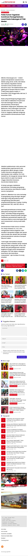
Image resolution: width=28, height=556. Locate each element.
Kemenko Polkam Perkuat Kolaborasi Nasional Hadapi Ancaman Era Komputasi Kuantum (15, 435)
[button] (23, 2)
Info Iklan (3, 529)
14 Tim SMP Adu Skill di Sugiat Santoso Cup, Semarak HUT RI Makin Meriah (15, 457)
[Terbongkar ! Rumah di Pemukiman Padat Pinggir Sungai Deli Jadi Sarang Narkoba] (7, 308)
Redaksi (3, 538)
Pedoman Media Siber (6, 536)
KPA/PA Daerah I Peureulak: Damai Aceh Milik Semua (16, 468)
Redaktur (3, 24)
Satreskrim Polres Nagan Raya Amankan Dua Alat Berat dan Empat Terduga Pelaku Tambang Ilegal (16, 452)
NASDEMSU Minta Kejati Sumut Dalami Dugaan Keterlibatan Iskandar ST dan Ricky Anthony (21, 301)
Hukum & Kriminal (5, 12)
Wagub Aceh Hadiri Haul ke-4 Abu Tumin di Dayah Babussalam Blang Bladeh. (16, 446)
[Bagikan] (25, 24)
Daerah (3, 282)
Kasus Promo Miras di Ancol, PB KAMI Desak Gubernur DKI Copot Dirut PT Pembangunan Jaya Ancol (7, 301)
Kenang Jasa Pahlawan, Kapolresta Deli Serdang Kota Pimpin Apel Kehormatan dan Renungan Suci (16, 424)
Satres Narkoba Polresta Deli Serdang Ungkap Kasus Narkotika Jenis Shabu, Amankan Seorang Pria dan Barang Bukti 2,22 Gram (21, 287)
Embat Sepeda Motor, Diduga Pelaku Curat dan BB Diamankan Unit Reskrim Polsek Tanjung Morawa (20, 315)
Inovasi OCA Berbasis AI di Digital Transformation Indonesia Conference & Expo (16, 430)
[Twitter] (20, 270)
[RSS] (2, 546)
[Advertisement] (14, 61)
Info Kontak (4, 531)
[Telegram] (23, 270)
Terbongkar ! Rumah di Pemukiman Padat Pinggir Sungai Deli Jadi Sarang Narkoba (6, 315)
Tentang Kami (4, 540)
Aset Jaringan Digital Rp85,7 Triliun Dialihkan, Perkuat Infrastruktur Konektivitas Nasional (14, 441)
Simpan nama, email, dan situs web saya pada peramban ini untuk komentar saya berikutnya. (14, 352)
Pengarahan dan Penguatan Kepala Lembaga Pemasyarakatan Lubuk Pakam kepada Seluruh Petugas (15, 419)
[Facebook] (17, 270)
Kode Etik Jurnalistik (6, 533)
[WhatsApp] (25, 270)
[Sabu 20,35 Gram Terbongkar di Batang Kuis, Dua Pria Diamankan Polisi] (7, 280)
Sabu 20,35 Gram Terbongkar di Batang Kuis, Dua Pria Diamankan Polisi (6, 287)
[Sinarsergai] (8, 2)
